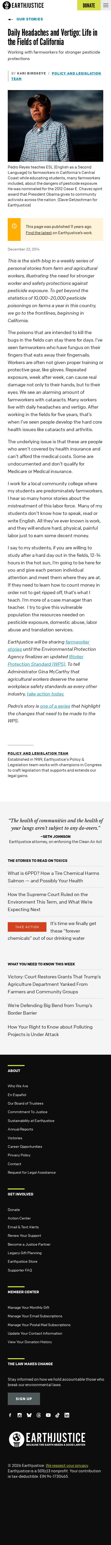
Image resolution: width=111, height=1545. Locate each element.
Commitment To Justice (27, 1111)
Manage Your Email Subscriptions (35, 1315)
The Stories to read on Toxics (37, 860)
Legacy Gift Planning (25, 1252)
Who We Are (18, 1085)
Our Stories (30, 19)
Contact (14, 1163)
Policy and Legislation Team (38, 753)
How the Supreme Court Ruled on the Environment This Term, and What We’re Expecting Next (50, 901)
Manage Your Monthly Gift (28, 1307)
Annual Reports (20, 1129)
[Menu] (106, 5)
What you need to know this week (41, 964)
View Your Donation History (30, 1341)
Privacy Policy (19, 1154)
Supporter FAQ (20, 1270)
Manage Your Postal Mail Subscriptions (39, 1324)
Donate (14, 1209)
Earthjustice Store (22, 1261)
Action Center (19, 1218)
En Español (17, 1094)
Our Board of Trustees (25, 1103)
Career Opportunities (25, 1146)
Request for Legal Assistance (32, 1172)
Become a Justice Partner (29, 1244)
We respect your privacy (67, 1465)
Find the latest (39, 232)
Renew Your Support (24, 1235)
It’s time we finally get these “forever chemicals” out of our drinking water (52, 930)
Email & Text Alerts (23, 1226)
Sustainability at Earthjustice (31, 1120)
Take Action (27, 927)
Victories (15, 1137)
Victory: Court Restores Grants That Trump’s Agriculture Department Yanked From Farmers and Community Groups (54, 984)
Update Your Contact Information (35, 1333)
